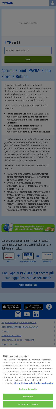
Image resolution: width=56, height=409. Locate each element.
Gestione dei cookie (28, 389)
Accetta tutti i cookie (28, 404)
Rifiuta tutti (28, 396)
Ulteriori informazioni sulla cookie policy (33, 383)
